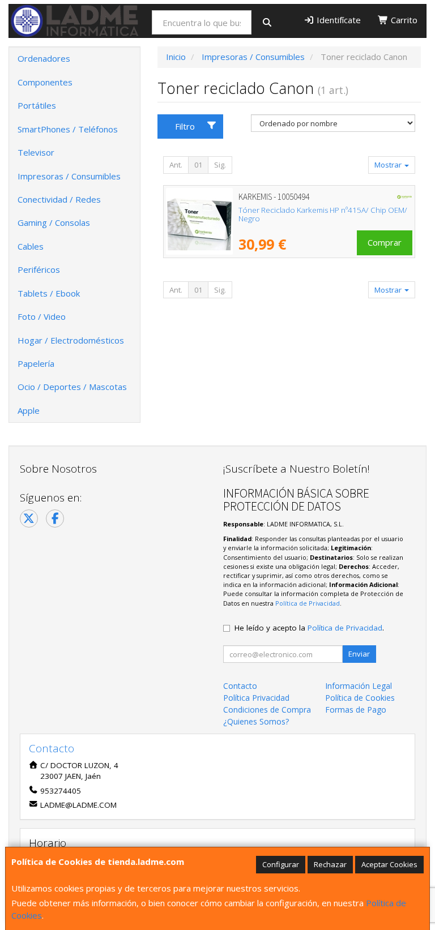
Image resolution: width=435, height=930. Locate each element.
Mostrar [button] (388, 165)
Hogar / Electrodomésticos (71, 340)
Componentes (45, 82)
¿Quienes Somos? (256, 721)
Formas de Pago (355, 709)
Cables (31, 246)
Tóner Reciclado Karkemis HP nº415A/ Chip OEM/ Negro (322, 214)
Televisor (36, 152)
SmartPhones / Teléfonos (68, 129)
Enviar (359, 654)
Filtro (185, 126)
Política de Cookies (360, 697)
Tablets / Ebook (49, 293)
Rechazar (330, 864)
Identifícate (337, 19)
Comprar (385, 242)
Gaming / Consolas (54, 222)
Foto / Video (42, 316)
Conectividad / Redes (59, 199)
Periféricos (39, 269)
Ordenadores (44, 58)
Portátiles (37, 105)
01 (198, 165)
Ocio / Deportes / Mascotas (72, 386)
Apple (29, 410)
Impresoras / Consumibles (69, 176)
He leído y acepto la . (309, 628)
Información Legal (358, 685)
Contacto (240, 685)
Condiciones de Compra (267, 709)
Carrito (403, 19)
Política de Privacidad (307, 603)
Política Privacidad (256, 697)
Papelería (36, 363)
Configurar (280, 864)
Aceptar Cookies (389, 864)
